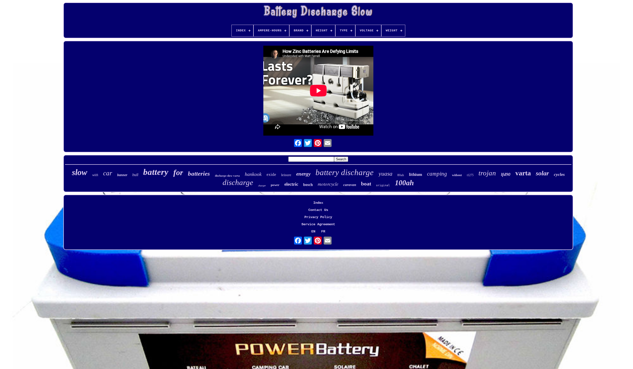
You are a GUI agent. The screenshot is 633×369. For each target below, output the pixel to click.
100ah (404, 183)
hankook (253, 174)
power (275, 185)
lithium (415, 174)
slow (79, 172)
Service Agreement (318, 224)
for (178, 172)
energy (303, 174)
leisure (286, 175)
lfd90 (505, 174)
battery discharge (345, 172)
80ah (400, 175)
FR (323, 231)
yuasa (385, 173)
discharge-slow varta (227, 175)
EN (313, 231)
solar (542, 173)
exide (271, 174)
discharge (238, 182)
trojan (487, 173)
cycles (559, 174)
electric (291, 184)
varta (523, 173)
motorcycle (328, 184)
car (107, 173)
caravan (349, 185)
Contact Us (318, 210)
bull (135, 175)
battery (155, 172)
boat (366, 184)
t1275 (470, 175)
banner (122, 175)
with (95, 175)
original (383, 185)
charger (262, 185)
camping (437, 174)
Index (318, 203)
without (457, 175)
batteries (199, 173)
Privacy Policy (318, 217)
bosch (308, 185)
